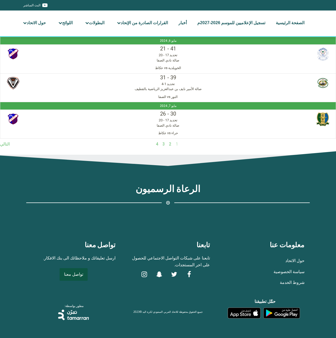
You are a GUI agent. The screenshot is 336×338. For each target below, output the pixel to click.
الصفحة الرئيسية (290, 22)
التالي (5, 144)
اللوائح (67, 22)
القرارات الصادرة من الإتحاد (144, 22)
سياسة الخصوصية (289, 271)
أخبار (182, 22)
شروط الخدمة (292, 282)
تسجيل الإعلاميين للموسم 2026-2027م (231, 22)
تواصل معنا (73, 274)
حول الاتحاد (36, 22)
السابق (330, 144)
